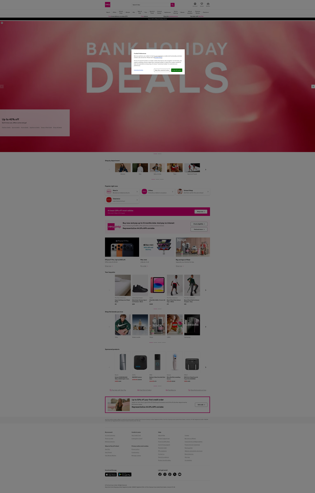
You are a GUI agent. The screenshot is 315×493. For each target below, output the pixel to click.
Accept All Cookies (176, 70)
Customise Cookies (138, 70)
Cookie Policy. (158, 57)
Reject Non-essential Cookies (162, 70)
